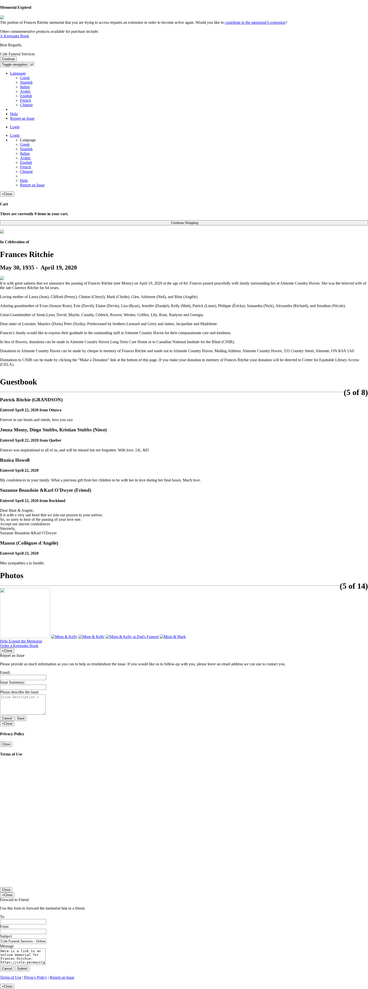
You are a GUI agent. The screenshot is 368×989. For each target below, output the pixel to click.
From (4, 926)
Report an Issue (22, 118)
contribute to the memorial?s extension (255, 22)
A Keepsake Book (14, 36)
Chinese (26, 105)
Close (6, 744)
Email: (5, 672)
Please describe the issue (19, 692)
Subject (6, 936)
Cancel (7, 718)
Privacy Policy (35, 977)
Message (7, 946)
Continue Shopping (184, 223)
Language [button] (18, 73)
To (2, 917)
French (25, 100)
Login (15, 127)
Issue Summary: (12, 682)
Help (14, 114)
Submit (22, 968)
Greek (25, 78)
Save (21, 718)
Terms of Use (10, 977)
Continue (8, 59)
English (26, 96)
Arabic (25, 91)
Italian (25, 87)
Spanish (26, 82)
